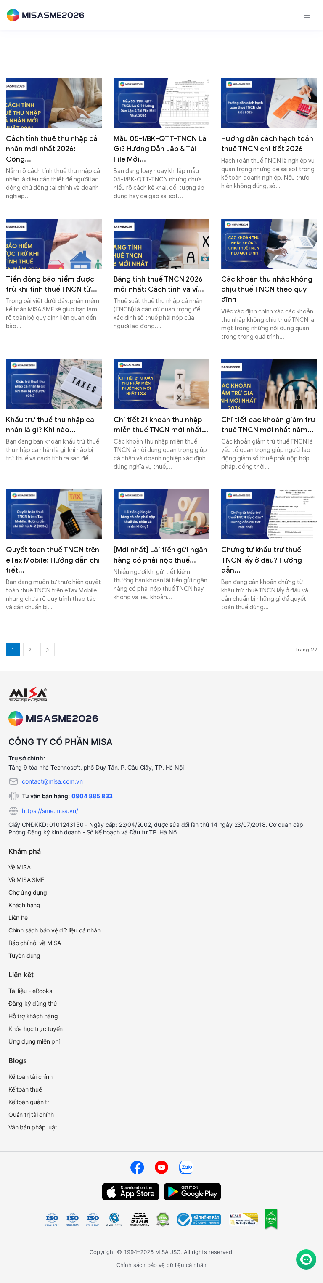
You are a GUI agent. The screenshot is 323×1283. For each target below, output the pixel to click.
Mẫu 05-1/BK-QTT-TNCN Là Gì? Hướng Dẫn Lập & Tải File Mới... (160, 149)
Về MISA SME (26, 879)
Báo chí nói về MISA (34, 942)
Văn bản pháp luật (32, 1127)
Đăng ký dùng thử (32, 1003)
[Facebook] (137, 1167)
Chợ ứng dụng (27, 892)
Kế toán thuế (25, 1089)
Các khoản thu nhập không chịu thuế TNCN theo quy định (266, 289)
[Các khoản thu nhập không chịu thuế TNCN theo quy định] (269, 244)
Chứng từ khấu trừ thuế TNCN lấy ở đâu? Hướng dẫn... (261, 560)
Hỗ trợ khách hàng (33, 1016)
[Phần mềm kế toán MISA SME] (49, 15)
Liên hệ (18, 917)
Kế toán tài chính (30, 1076)
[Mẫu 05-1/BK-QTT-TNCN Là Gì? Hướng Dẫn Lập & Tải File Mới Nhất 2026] (161, 103)
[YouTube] (161, 1167)
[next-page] (47, 649)
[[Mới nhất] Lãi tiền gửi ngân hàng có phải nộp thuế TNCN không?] (161, 514)
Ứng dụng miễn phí (34, 1041)
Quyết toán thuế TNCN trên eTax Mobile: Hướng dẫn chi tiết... (53, 560)
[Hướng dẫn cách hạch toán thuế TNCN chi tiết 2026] (269, 103)
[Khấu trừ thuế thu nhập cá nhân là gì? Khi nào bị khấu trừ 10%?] (54, 384)
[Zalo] (186, 1167)
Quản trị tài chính (30, 1114)
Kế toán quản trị (29, 1101)
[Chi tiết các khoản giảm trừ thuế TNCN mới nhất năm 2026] (269, 384)
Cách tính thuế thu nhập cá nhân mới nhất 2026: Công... (52, 149)
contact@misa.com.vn (52, 781)
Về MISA (19, 867)
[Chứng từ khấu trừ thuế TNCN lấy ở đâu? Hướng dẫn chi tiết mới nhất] (269, 514)
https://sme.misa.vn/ (50, 810)
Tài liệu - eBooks (30, 990)
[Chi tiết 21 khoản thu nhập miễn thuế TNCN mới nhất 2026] (161, 384)
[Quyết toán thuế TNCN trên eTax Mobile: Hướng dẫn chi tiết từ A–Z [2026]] (54, 514)
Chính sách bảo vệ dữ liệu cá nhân (54, 930)
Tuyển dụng (24, 955)
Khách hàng (24, 904)
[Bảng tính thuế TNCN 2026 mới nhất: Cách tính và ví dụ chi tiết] (161, 244)
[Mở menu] (307, 15)
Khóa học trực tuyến (35, 1028)
